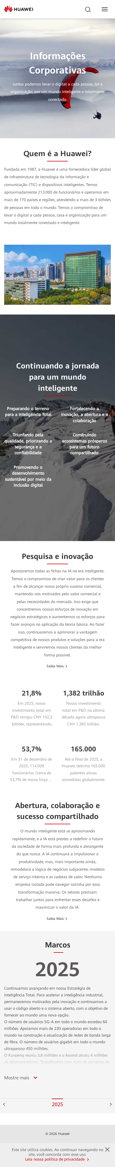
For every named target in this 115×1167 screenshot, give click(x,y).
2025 (57, 1104)
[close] (107, 1149)
